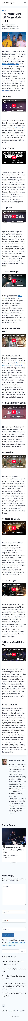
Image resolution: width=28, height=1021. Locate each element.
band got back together (10, 64)
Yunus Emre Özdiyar (11, 855)
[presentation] (14, 836)
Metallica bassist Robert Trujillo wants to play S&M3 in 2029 (13, 850)
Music (4, 10)
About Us (5, 1011)
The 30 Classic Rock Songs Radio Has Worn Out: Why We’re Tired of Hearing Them (14, 986)
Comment (7, 886)
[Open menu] (25, 3)
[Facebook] (3, 1005)
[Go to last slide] (4, 845)
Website (6, 929)
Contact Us (12, 1011)
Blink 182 (5, 91)
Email (5, 921)
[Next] (24, 845)
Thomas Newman (9, 24)
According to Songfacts (15, 128)
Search (23, 951)
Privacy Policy (21, 1011)
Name (5, 912)
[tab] (12, 862)
